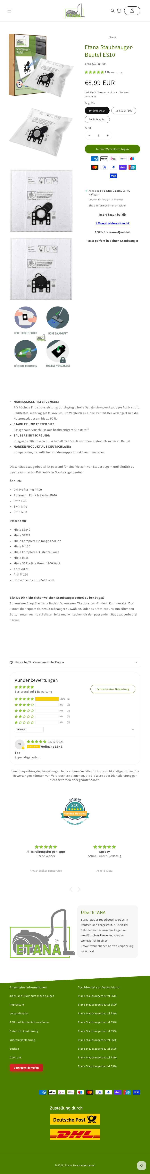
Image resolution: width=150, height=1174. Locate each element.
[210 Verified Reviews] (75, 827)
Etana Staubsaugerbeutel (80, 1165)
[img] (37, 742)
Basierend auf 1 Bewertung (33, 692)
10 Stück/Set (97, 110)
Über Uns (15, 1057)
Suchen (14, 1048)
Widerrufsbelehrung (22, 1039)
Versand (101, 92)
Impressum (17, 1004)
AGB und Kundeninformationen (30, 1022)
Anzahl (88, 128)
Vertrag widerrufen (26, 1068)
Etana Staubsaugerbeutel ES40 (97, 1022)
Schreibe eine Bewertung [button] (112, 689)
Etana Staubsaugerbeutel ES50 (97, 1031)
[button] (113, 10)
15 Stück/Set (123, 110)
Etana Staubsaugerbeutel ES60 (97, 1039)
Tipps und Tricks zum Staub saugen (32, 995)
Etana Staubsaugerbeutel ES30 (97, 1013)
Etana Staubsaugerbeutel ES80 (97, 1057)
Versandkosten (19, 1013)
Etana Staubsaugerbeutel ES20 (97, 1004)
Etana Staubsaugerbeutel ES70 (97, 1048)
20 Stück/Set (97, 119)
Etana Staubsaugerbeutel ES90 (97, 1066)
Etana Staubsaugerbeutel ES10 (97, 995)
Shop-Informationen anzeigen (108, 205)
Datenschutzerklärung (24, 1031)
